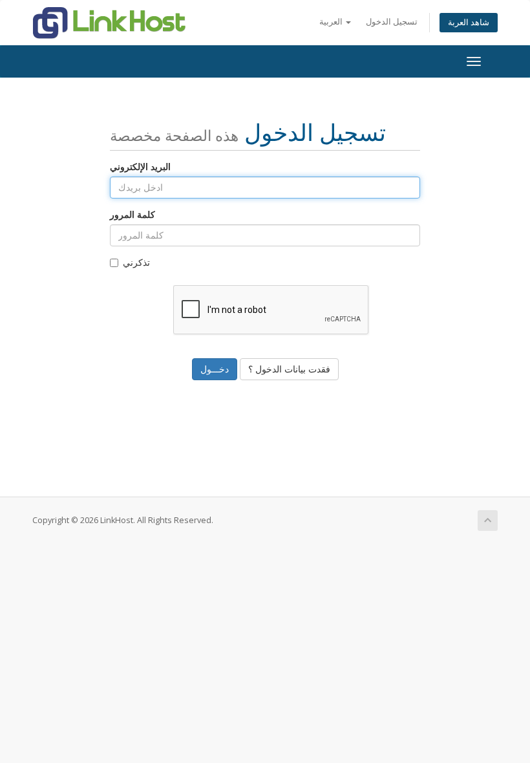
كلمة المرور (132, 214)
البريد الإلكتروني (140, 166)
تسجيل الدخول (392, 21)
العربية (331, 21)
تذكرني (136, 262)
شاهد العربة (468, 22)
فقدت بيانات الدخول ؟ (289, 369)
